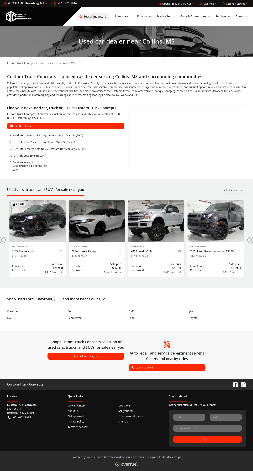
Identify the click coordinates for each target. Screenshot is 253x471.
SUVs (90, 114)
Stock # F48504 (138, 246)
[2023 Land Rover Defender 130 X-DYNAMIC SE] (215, 221)
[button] (27, 3)
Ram (131, 317)
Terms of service (77, 427)
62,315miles (20, 256)
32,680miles (79, 256)
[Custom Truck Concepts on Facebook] (234, 384)
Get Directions (22, 126)
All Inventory (231, 190)
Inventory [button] (121, 16)
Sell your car (125, 411)
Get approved (76, 416)
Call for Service (144, 367)
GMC (131, 311)
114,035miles (139, 256)
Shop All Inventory (83, 356)
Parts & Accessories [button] (193, 16)
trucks (76, 114)
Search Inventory (95, 16)
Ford (70, 311)
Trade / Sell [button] (164, 16)
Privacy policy (76, 421)
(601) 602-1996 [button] (67, 3)
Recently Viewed (235, 3)
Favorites (208, 3)
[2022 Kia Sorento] (37, 221)
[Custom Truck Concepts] (19, 16)
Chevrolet (12, 311)
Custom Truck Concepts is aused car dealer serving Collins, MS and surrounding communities (104, 76)
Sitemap (123, 421)
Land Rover (74, 317)
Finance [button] (142, 16)
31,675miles (198, 256)
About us (73, 411)
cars (69, 114)
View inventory (77, 405)
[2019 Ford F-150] (156, 221)
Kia (9, 317)
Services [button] (220, 16)
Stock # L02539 (197, 246)
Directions (124, 405)
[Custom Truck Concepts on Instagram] (242, 384)
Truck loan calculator (130, 416)
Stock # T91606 (79, 246)
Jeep (191, 311)
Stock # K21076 (20, 246)
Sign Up (207, 439)
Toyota (193, 317)
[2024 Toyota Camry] (97, 221)
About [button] (240, 16)
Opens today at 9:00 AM (176, 3)
